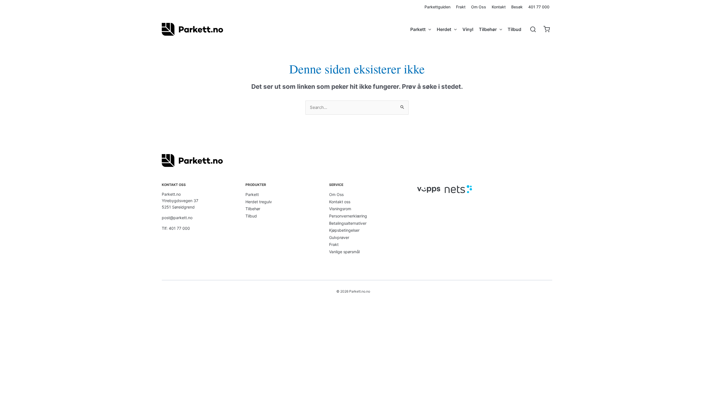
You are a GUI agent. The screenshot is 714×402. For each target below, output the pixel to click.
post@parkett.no (177, 217)
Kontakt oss (339, 201)
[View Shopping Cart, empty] (546, 29)
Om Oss (336, 194)
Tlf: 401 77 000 (176, 228)
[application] (428, 29)
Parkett (252, 194)
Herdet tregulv (258, 201)
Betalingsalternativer (347, 223)
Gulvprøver (339, 237)
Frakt (334, 244)
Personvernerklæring (348, 216)
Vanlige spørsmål (344, 251)
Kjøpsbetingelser (344, 230)
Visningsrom (340, 208)
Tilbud (251, 216)
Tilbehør (252, 208)
